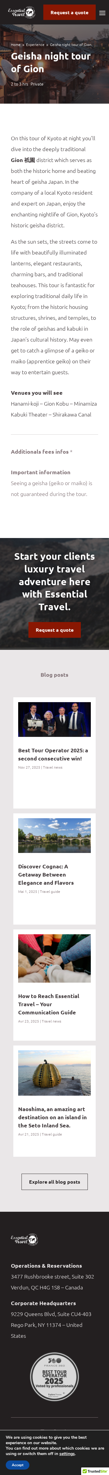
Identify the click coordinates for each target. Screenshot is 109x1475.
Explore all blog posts (54, 1181)
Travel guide (50, 891)
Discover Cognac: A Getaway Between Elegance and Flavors (46, 874)
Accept (17, 1465)
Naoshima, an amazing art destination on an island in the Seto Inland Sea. (52, 1117)
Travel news (52, 767)
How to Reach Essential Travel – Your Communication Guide (48, 1004)
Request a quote (69, 12)
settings (67, 1454)
